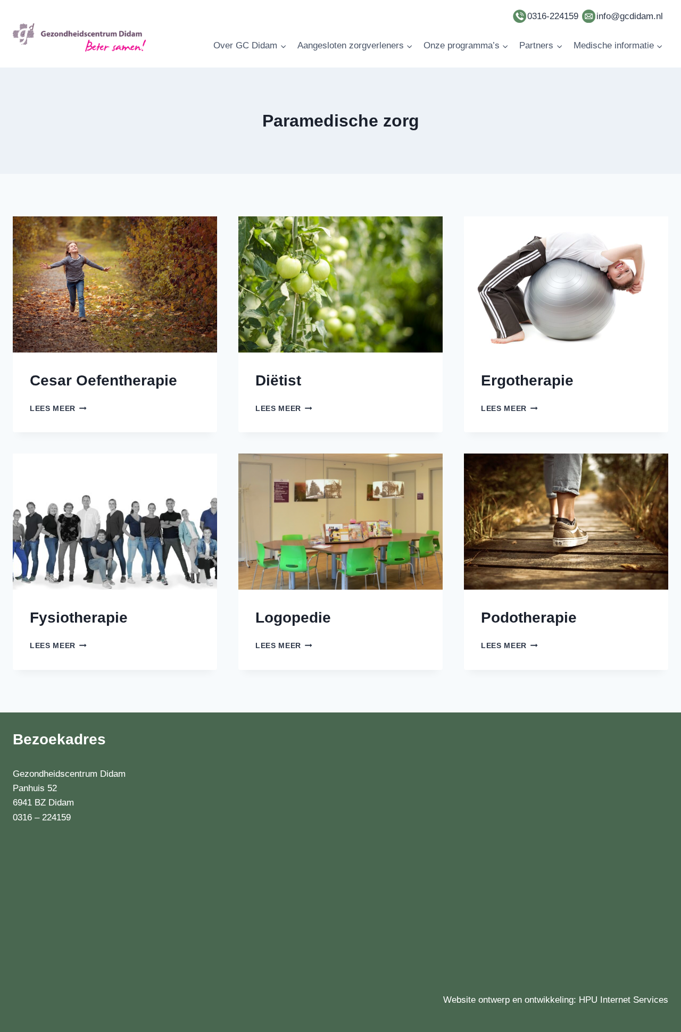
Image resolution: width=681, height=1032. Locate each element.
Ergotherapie (527, 380)
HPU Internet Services (623, 1000)
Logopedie (293, 617)
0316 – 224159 (42, 817)
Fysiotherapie (79, 617)
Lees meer (58, 409)
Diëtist (278, 380)
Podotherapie (529, 617)
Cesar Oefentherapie (103, 380)
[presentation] (115, 284)
